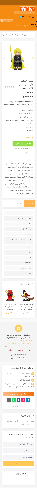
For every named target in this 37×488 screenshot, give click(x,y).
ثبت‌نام (28, 17)
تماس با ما (30, 421)
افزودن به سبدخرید (22, 144)
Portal (13, 407)
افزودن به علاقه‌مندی (21, 148)
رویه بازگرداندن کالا (27, 425)
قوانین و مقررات (12, 421)
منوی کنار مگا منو (20, 25)
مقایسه (25, 153)
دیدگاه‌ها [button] (18, 204)
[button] (13, 87)
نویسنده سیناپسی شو (10, 425)
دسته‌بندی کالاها (34, 25)
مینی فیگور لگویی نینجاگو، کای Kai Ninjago (10, 307)
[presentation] (33, 58)
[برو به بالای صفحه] (9, 400)
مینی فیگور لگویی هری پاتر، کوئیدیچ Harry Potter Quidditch (27, 307)
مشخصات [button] (29, 204)
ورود (32, 17)
